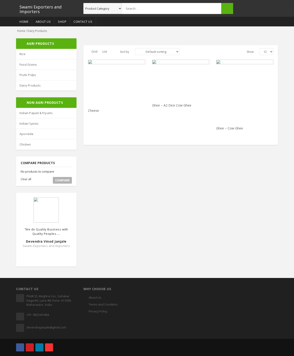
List (104, 51)
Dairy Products (30, 85)
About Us (43, 22)
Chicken (25, 144)
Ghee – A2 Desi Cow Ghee (171, 105)
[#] (20, 347)
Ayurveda (27, 134)
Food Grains (28, 64)
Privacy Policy (98, 311)
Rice (22, 54)
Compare (62, 180)
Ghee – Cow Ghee (229, 128)
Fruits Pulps (28, 75)
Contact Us (83, 22)
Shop (62, 22)
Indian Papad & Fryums (36, 113)
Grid (94, 51)
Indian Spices (29, 123)
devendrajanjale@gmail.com (46, 327)
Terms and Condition (103, 304)
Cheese (93, 110)
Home (24, 22)
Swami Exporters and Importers (41, 8)
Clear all (26, 179)
